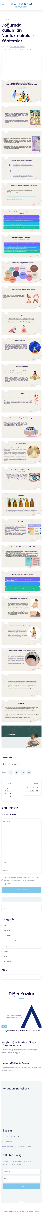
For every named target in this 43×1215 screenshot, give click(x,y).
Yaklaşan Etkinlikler (12, 941)
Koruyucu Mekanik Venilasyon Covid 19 (21, 1030)
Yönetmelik (7, 961)
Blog (7, 19)
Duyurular (7, 931)
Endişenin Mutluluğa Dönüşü (15, 1063)
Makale (13, 764)
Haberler (8, 936)
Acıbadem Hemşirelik (17, 47)
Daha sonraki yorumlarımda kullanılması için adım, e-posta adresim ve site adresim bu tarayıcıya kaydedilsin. (21, 880)
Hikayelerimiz (8, 946)
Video (5, 956)
